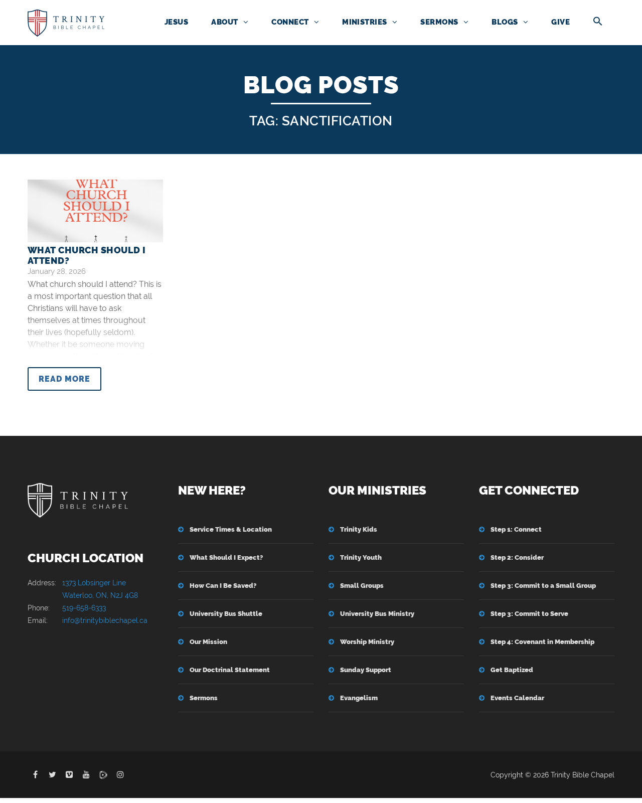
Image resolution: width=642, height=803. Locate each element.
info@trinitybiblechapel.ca (104, 620)
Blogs (505, 22)
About (224, 22)
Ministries (364, 22)
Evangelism (359, 698)
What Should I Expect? (226, 557)
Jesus (176, 22)
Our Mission (208, 642)
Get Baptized (512, 670)
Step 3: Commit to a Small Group (543, 585)
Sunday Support (365, 670)
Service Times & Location (231, 529)
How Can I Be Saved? (223, 585)
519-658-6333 (84, 608)
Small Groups (362, 585)
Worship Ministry (367, 642)
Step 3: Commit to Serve (529, 613)
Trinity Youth (361, 557)
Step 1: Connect (516, 529)
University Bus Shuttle (226, 613)
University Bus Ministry (377, 613)
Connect (289, 22)
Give (560, 22)
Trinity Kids (358, 529)
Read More (64, 379)
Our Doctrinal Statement (230, 670)
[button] (597, 22)
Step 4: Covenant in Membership (542, 642)
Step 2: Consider (517, 557)
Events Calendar (517, 698)
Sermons (439, 22)
